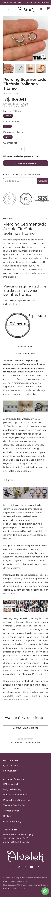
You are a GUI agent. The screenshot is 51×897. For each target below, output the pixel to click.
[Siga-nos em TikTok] (38, 867)
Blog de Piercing (12, 789)
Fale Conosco (10, 770)
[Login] (41, 9)
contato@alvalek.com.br (16, 842)
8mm (7, 126)
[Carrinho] (46, 9)
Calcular (42, 181)
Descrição (8, 218)
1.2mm (8, 137)
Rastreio (7, 816)
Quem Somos (10, 765)
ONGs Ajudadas (11, 784)
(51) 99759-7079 (11, 834)
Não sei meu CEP (35, 174)
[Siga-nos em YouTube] (31, 867)
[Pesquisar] (9, 9)
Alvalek (14, 877)
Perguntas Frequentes (15, 794)
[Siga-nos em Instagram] (19, 867)
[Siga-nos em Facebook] (13, 867)
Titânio (8, 116)
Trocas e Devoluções (14, 805)
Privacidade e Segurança (16, 800)
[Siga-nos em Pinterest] (25, 867)
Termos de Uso (11, 810)
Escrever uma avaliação (25, 727)
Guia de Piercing (12, 821)
